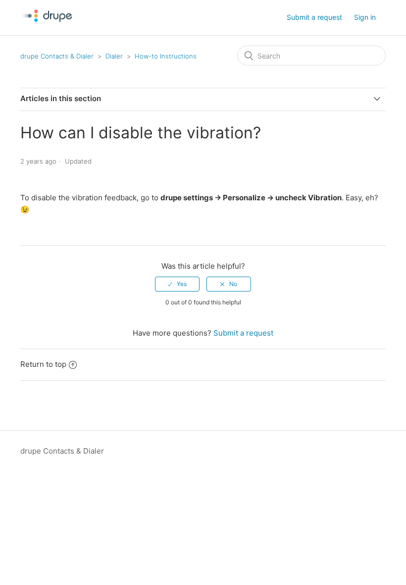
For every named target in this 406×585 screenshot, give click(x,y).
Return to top (43, 364)
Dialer (114, 56)
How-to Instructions (166, 56)
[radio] (177, 284)
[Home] (47, 31)
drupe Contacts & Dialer (57, 56)
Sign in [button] (365, 17)
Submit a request (314, 17)
